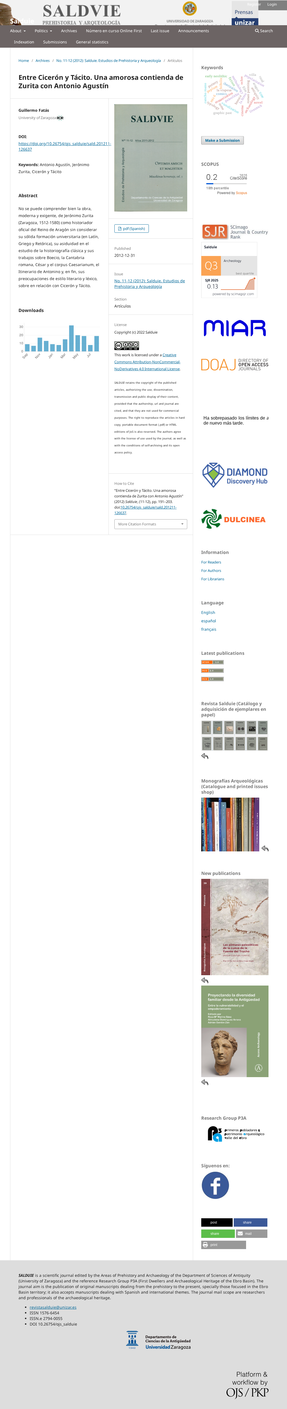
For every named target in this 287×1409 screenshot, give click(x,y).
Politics (42, 30)
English (208, 612)
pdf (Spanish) (133, 228)
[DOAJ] (235, 369)
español (208, 620)
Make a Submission (222, 140)
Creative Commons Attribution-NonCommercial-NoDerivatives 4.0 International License (147, 361)
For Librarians (212, 578)
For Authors (211, 570)
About (16, 30)
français (208, 629)
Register (254, 4)
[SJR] (229, 296)
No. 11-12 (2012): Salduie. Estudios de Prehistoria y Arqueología (108, 60)
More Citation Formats (137, 524)
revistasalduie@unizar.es (53, 1307)
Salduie (22, 20)
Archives (69, 30)
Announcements (193, 30)
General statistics (92, 42)
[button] (217, 1222)
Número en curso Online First (114, 30)
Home (23, 60)
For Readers (211, 562)
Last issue (160, 30)
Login (272, 4)
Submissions (55, 42)
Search (266, 30)
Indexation (24, 42)
